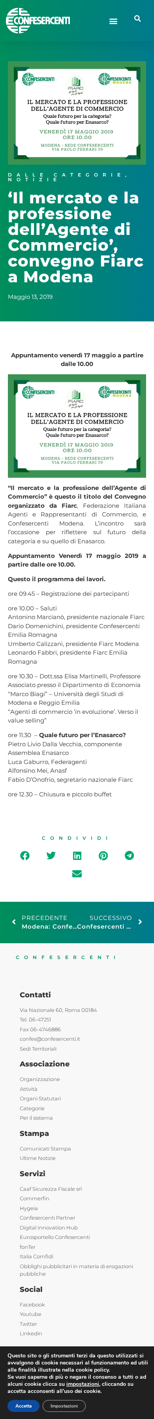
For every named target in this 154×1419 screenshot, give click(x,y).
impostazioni (82, 1384)
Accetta (23, 1406)
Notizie (34, 179)
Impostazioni (64, 1406)
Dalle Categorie (66, 175)
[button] (113, 20)
